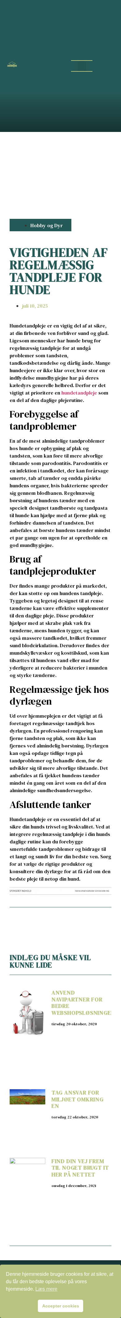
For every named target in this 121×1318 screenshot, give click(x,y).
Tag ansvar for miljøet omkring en (78, 1099)
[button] (82, 66)
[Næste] (85, 918)
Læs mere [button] (46, 1289)
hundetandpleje (79, 392)
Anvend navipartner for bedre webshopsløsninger (83, 1003)
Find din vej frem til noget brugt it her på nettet (80, 1167)
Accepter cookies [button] (60, 1305)
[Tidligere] (35, 918)
